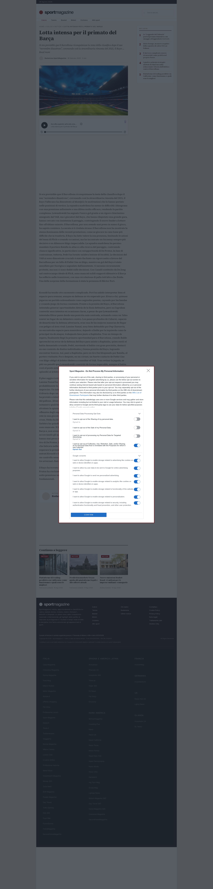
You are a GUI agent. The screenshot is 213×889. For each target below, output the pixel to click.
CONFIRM (88, 515)
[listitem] (106, 413)
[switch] (137, 419)
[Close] (149, 371)
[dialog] (106, 445)
